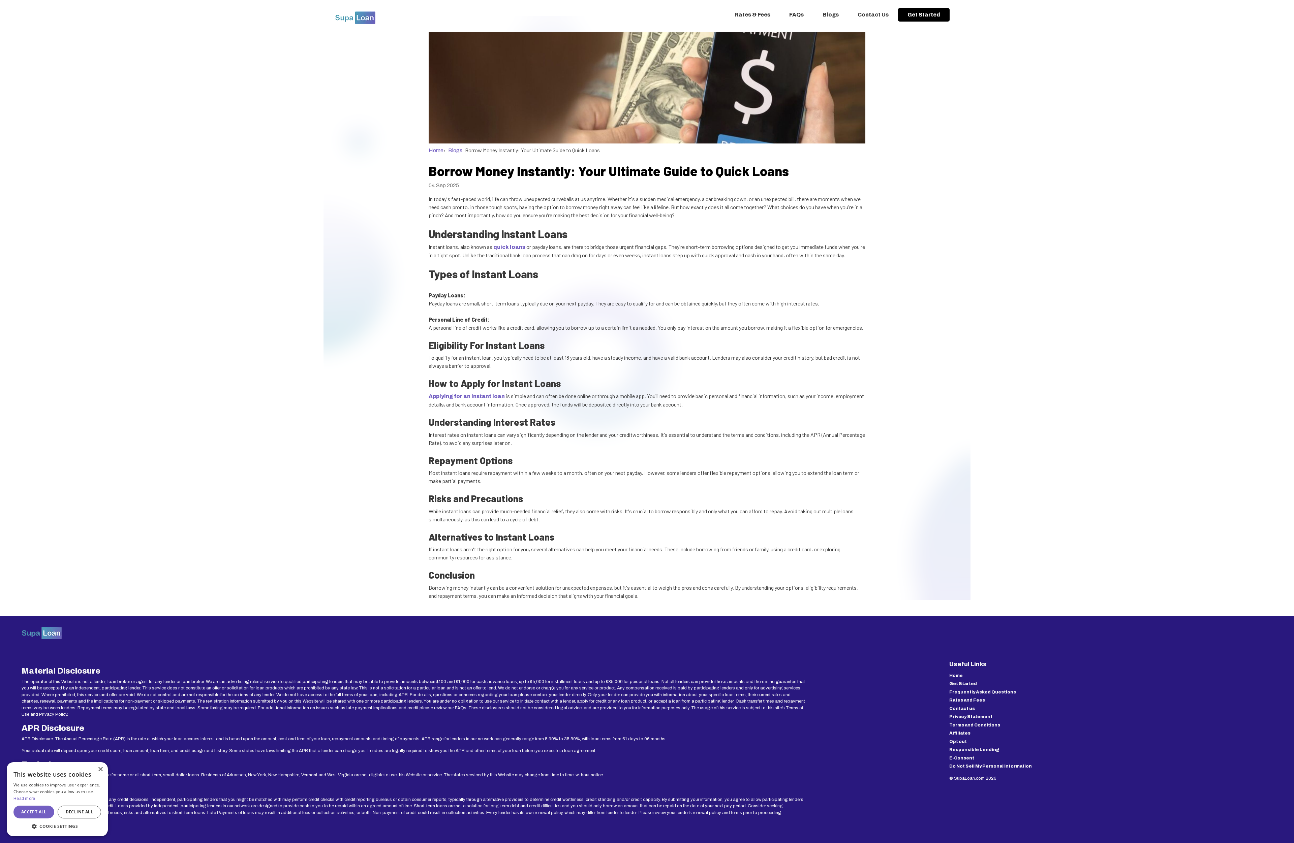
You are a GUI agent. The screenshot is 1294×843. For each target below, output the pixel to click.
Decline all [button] (79, 812)
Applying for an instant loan (467, 396)
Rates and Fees (967, 700)
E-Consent (961, 758)
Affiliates (959, 733)
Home (436, 150)
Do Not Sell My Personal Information (990, 766)
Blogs (831, 15)
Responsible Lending (974, 749)
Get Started (923, 15)
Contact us (962, 708)
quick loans (509, 247)
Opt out (958, 741)
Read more (24, 798)
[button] (57, 826)
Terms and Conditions (974, 725)
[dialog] (57, 799)
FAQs (796, 15)
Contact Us (873, 15)
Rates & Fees (752, 15)
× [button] (100, 769)
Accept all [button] (34, 812)
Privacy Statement (970, 716)
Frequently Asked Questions (982, 692)
